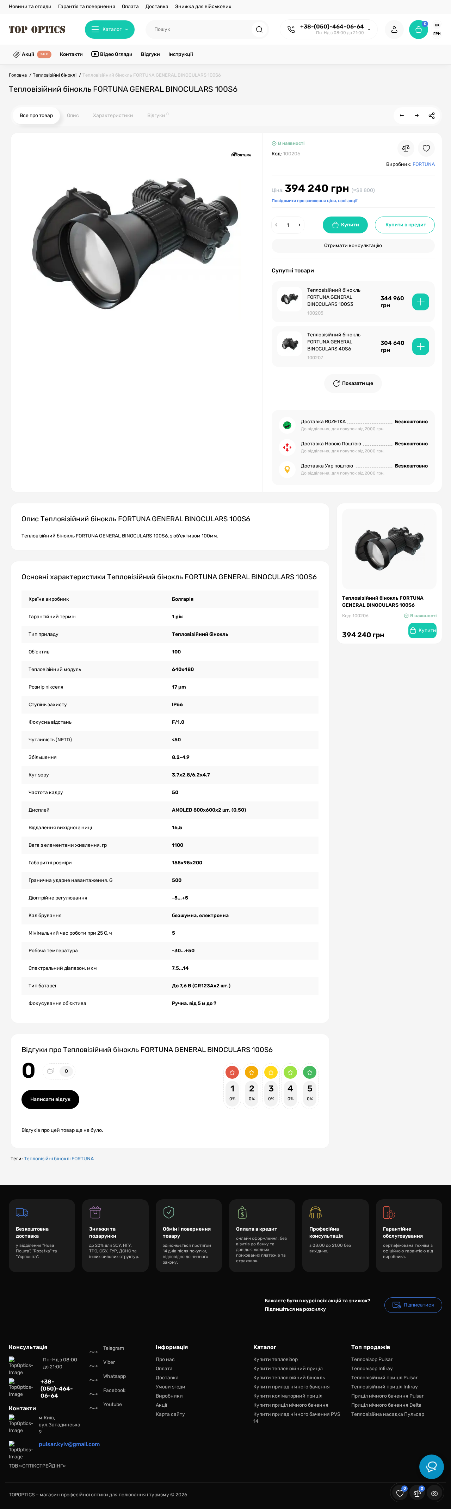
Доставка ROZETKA (323, 422)
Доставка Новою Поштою (331, 444)
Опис (73, 115)
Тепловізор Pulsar (372, 1359)
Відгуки (158, 115)
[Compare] (405, 148)
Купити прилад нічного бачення (291, 1387)
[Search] (259, 29)
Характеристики (113, 115)
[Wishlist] (426, 148)
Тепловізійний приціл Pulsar (384, 1378)
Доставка (157, 6)
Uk (437, 25)
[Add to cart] (420, 302)
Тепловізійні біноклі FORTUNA (59, 1159)
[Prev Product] (402, 115)
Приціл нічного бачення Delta (386, 1405)
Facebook (114, 1390)
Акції (161, 1405)
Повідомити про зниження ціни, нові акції (314, 200)
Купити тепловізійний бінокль (289, 1378)
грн (436, 34)
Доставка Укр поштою (327, 466)
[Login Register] (394, 29)
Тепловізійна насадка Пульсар (387, 1414)
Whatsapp (114, 1376)
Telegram (113, 1348)
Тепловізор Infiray (372, 1369)
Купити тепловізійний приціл (288, 1369)
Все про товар (36, 115)
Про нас (165, 1359)
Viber (109, 1362)
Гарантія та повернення (86, 6)
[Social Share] (431, 115)
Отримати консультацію (353, 246)
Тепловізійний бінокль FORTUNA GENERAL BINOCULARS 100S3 (333, 297)
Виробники (169, 1396)
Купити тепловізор (275, 1359)
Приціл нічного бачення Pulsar (387, 1396)
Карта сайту (170, 1414)
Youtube (112, 1404)
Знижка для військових (203, 6)
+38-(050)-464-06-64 (332, 26)
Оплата (130, 6)
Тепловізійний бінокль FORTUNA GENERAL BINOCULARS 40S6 (333, 342)
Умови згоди (170, 1387)
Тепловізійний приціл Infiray (384, 1387)
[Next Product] (416, 115)
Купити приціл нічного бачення (290, 1405)
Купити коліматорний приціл (287, 1396)
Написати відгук (50, 1099)
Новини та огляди (30, 6)
